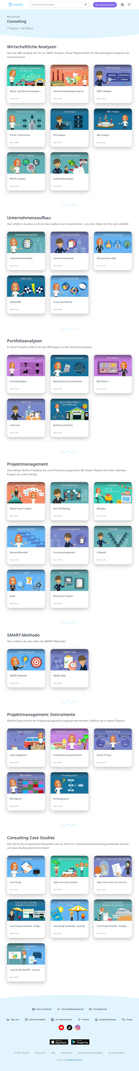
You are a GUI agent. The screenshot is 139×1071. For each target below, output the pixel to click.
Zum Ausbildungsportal (72, 1009)
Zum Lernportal (44, 1009)
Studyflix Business (107, 1019)
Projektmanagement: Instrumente (41, 714)
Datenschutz (66, 1052)
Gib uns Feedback (116, 1052)
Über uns (15, 1019)
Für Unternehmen (64, 1019)
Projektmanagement (27, 464)
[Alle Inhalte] (122, 5)
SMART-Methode (23, 635)
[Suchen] (85, 5)
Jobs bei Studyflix (37, 1019)
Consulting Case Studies (31, 837)
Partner (85, 1019)
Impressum (40, 1052)
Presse (129, 1019)
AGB (53, 1052)
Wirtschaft (13, 17)
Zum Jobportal (100, 1009)
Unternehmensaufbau (29, 217)
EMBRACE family (74, 1060)
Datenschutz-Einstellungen (90, 1052)
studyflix (18, 4)
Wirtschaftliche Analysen (31, 46)
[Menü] (129, 5)
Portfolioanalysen (24, 341)
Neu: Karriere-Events (105, 4)
